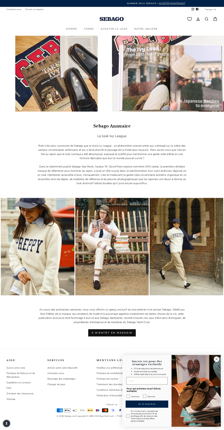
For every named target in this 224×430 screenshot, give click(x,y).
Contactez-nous (14, 9)
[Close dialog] (216, 359)
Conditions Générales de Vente (113, 390)
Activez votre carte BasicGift (62, 367)
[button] (6, 423)
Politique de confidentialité (111, 373)
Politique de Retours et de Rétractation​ (21, 375)
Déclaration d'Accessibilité (111, 395)
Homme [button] (71, 28)
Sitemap (11, 399)
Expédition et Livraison (19, 382)
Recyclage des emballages (61, 378)
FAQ (9, 388)
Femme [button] (89, 28)
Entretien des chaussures (20, 393)
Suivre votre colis (16, 367)
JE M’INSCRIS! (147, 404)
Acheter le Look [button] (114, 28)
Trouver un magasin (34, 9)
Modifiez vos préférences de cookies (116, 367)
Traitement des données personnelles (117, 384)
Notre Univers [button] (146, 28)
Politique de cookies (107, 378)
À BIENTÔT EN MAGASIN (112, 332)
